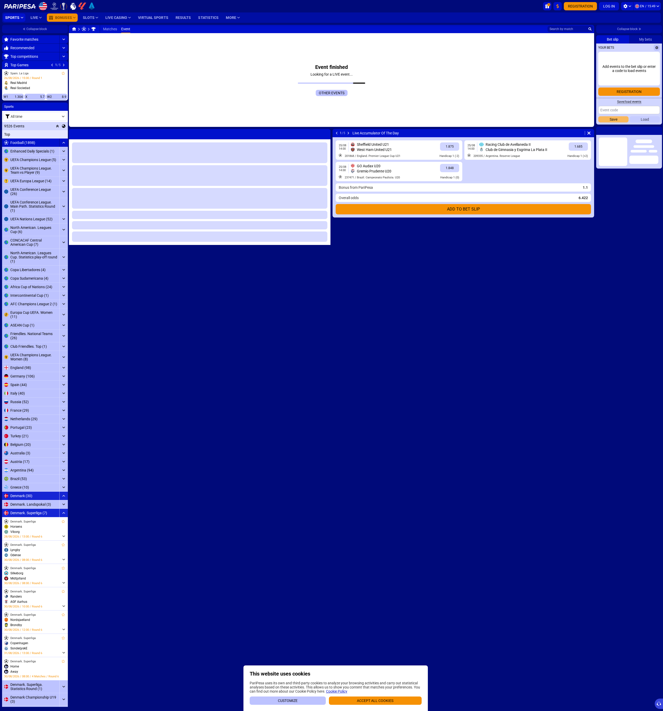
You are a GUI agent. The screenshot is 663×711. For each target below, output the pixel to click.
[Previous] (52, 65)
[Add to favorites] (63, 73)
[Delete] (325, 133)
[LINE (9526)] (74, 29)
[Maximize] (63, 39)
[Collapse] (63, 143)
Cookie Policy (336, 691)
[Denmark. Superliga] (93, 29)
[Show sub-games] (63, 536)
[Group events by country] (64, 126)
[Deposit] (557, 6)
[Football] (84, 29)
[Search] (590, 29)
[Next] (64, 65)
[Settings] (627, 6)
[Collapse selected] (57, 126)
